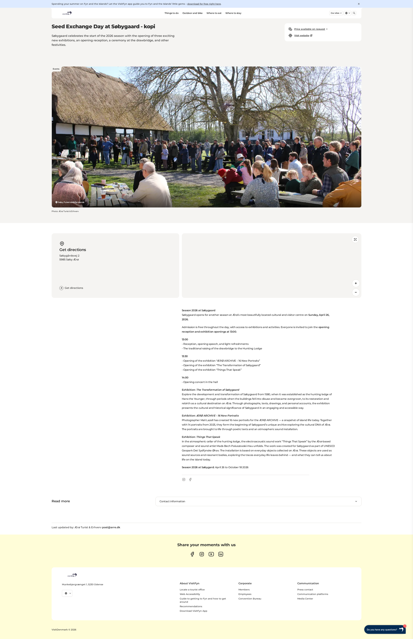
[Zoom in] (356, 283)
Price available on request (309, 29)
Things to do (172, 13)
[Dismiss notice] (358, 3)
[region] (271, 265)
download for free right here (204, 3)
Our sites (335, 13)
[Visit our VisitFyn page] (192, 554)
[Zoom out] (356, 292)
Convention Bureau (249, 598)
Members (244, 589)
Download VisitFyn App (193, 610)
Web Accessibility (190, 594)
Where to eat (214, 13)
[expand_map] (355, 239)
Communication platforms (312, 594)
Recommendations (191, 606)
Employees (244, 594)
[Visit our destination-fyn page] (221, 554)
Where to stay (233, 13)
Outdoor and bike (192, 13)
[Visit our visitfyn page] (202, 554)
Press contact (305, 589)
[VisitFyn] (72, 575)
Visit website (301, 35)
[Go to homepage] (66, 13)
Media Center (305, 598)
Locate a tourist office (192, 589)
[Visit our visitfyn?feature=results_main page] (211, 554)
